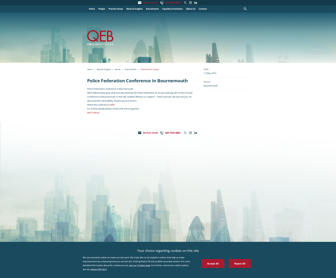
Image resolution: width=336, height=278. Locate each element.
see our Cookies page (139, 265)
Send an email (150, 2)
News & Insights (104, 69)
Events (117, 69)
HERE (112, 104)
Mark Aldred (93, 112)
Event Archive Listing (150, 69)
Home (90, 69)
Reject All (240, 263)
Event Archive (130, 69)
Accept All (213, 263)
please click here (98, 269)
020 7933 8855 (172, 2)
